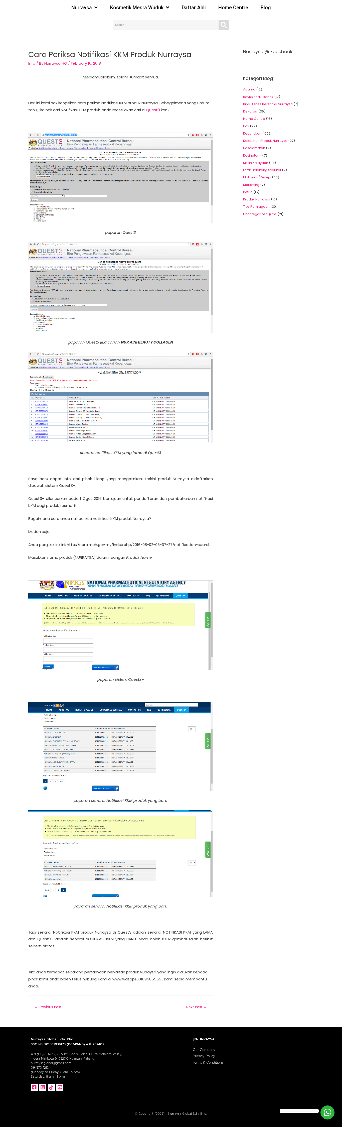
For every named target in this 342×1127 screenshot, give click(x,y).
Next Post (196, 1006)
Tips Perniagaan (256, 206)
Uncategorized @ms (260, 214)
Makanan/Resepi (257, 177)
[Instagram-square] (42, 1087)
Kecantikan (252, 133)
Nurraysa (81, 8)
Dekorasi (250, 111)
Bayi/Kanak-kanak (258, 96)
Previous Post (48, 1006)
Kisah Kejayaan (255, 162)
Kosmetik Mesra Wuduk (136, 8)
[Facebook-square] (34, 1087)
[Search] (224, 25)
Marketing (251, 184)
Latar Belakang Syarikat (262, 170)
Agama (249, 89)
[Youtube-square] (59, 1087)
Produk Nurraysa (256, 199)
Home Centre (233, 8)
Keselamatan (254, 148)
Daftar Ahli (194, 8)
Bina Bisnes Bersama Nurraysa (268, 104)
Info (31, 63)
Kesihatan (251, 155)
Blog (266, 8)
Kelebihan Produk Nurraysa (265, 140)
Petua (248, 192)
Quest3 (153, 109)
